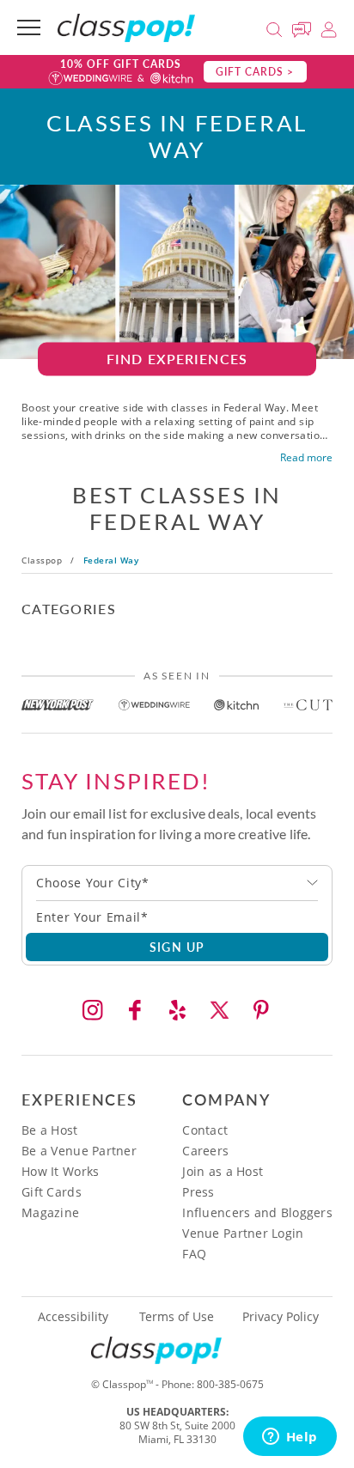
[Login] (328, 27)
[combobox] (177, 883)
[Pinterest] (261, 1010)
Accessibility (73, 1317)
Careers (205, 1150)
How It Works (60, 1171)
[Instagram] (92, 1010)
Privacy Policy (280, 1317)
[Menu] (28, 27)
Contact (205, 1130)
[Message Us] (304, 27)
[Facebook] (135, 1010)
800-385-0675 (230, 1384)
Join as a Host (222, 1171)
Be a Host (49, 1130)
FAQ (194, 1254)
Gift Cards (51, 1192)
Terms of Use (176, 1317)
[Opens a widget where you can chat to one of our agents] (289, 1437)
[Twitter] (219, 1010)
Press (198, 1192)
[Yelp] (177, 1010)
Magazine (50, 1212)
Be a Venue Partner (79, 1150)
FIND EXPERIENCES (177, 359)
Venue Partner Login (242, 1233)
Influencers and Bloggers (257, 1212)
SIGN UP (177, 946)
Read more (306, 458)
